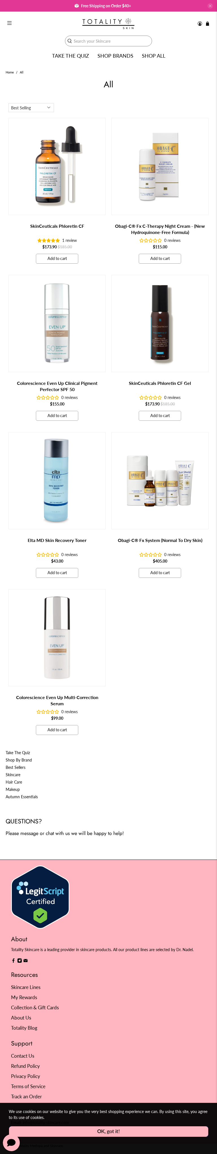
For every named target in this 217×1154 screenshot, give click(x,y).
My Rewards (24, 997)
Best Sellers (15, 767)
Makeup (13, 789)
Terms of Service (28, 1086)
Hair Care (14, 782)
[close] (210, 6)
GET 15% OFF (57, 605)
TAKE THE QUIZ (70, 56)
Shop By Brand (19, 760)
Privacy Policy (25, 1076)
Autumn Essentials (22, 796)
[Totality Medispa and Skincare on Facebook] (13, 961)
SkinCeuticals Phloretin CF (57, 226)
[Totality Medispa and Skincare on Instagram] (19, 961)
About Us (21, 1018)
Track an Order (26, 1096)
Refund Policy (25, 1066)
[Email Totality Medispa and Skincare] (25, 961)
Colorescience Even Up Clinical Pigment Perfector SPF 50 (57, 386)
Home (10, 72)
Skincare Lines (25, 987)
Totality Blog (24, 1028)
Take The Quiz (18, 752)
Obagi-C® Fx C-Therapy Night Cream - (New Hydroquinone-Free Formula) (160, 229)
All (21, 72)
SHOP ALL (153, 56)
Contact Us (22, 1056)
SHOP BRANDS (115, 56)
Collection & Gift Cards (35, 1007)
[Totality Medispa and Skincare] (108, 23)
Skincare (13, 774)
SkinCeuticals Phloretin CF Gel (160, 383)
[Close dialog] (205, 525)
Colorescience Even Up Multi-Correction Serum (57, 700)
